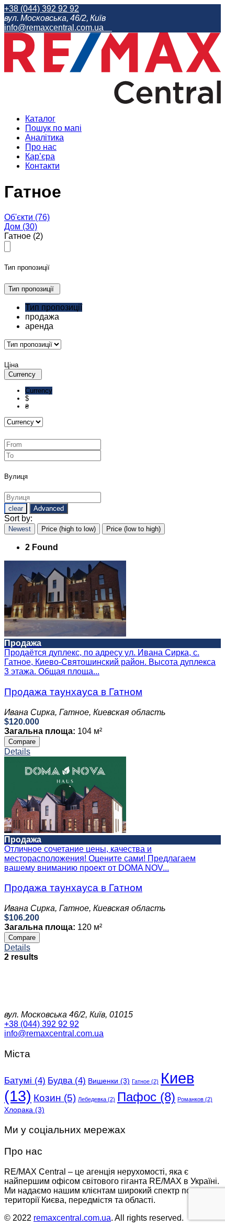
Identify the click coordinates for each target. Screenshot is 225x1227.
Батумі (25, 1081)
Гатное (145, 1081)
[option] (53, 307)
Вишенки (109, 1081)
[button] (32, 288)
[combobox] (112, 317)
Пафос (146, 1097)
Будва (67, 1081)
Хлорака (24, 1109)
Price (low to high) (133, 529)
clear (15, 508)
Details (17, 751)
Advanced (48, 508)
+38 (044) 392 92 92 (41, 8)
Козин (54, 1097)
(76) (27, 217)
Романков (194, 1099)
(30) (20, 226)
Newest (19, 529)
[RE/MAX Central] (112, 100)
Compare (22, 742)
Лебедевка (96, 1099)
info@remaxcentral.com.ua (55, 27)
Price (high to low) (68, 529)
